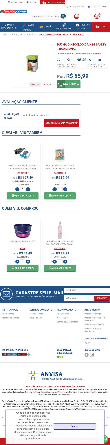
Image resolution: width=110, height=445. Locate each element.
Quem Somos (8, 314)
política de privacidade (36, 437)
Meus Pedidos (36, 318)
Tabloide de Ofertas (10, 318)
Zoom (49, 85)
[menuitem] (4, 35)
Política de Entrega (93, 314)
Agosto (88, 342)
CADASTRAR (102, 298)
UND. (61, 86)
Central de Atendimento (67, 322)
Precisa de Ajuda (98, 7)
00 (99, 15)
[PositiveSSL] (60, 357)
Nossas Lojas (16, 2)
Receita (32, 2)
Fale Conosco (63, 314)
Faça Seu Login (36, 314)
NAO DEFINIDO (95, 54)
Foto (36, 84)
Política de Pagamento (94, 324)
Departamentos (9, 26)
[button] (23, 195)
